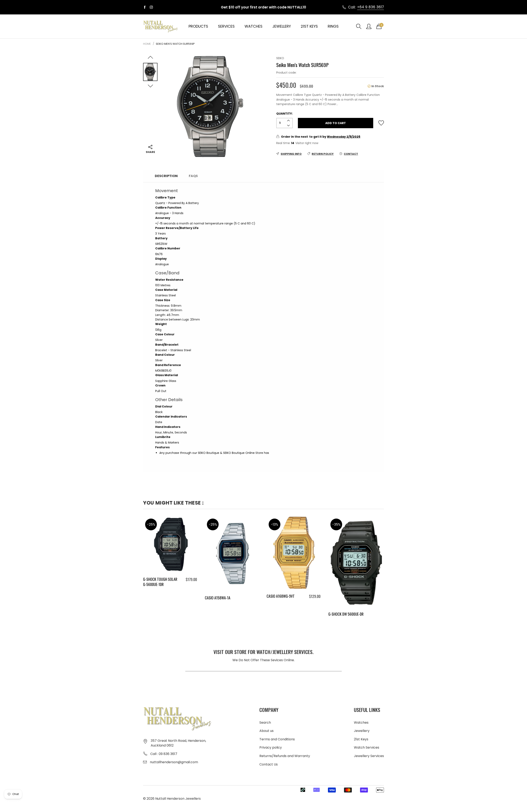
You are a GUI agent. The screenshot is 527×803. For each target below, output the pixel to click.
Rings (333, 26)
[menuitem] (198, 26)
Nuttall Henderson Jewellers (178, 798)
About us (266, 730)
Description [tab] (166, 176)
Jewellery (281, 26)
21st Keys (309, 26)
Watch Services (366, 747)
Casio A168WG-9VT (281, 596)
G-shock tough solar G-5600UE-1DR (160, 581)
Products (198, 26)
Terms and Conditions (277, 739)
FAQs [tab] (193, 176)
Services (226, 26)
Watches (253, 26)
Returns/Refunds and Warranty (284, 756)
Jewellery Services (369, 756)
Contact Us (268, 764)
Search (265, 722)
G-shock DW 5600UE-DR (346, 614)
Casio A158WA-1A (217, 597)
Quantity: (284, 114)
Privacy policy (270, 747)
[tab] (209, 174)
